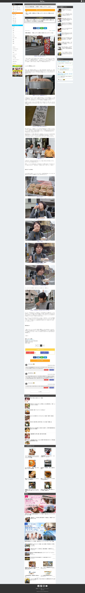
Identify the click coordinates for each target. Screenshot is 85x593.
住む (13, 32)
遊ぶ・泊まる (15, 37)
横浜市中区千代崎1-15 (30, 339)
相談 (13, 41)
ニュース (15, 11)
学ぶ (13, 34)
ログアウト (14, 63)
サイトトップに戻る (18, 4)
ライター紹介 (15, 50)
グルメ (14, 16)
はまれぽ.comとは (15, 48)
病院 (13, 39)
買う (13, 28)
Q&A (13, 52)
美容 (13, 30)
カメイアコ (53, 30)
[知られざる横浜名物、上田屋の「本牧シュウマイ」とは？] (45, 28)
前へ (36, 345)
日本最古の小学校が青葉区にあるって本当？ (63, 61)
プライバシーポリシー (16, 59)
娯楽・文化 (14, 18)
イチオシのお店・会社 (17, 9)
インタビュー (15, 23)
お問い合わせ (15, 61)
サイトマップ (15, 54)
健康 (13, 43)
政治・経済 (14, 14)
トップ (25, 4)
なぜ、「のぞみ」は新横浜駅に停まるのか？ (63, 68)
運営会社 (37, 588)
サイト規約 (14, 57)
